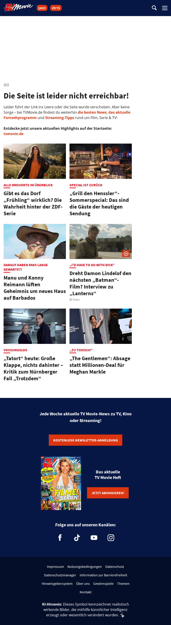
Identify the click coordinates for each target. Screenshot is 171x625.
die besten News (92, 112)
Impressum (55, 566)
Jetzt (42, 8)
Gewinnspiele (103, 583)
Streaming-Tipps (59, 117)
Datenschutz (114, 566)
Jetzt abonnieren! (108, 493)
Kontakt (86, 592)
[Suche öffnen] (154, 8)
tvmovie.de (13, 133)
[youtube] (94, 537)
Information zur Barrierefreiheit (103, 575)
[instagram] (111, 537)
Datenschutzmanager (60, 575)
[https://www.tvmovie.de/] (18, 8)
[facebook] (60, 537)
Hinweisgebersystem (57, 583)
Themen (123, 583)
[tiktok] (77, 537)
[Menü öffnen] (164, 8)
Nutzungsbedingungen (84, 566)
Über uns (83, 583)
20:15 (56, 8)
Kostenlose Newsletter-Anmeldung (85, 440)
